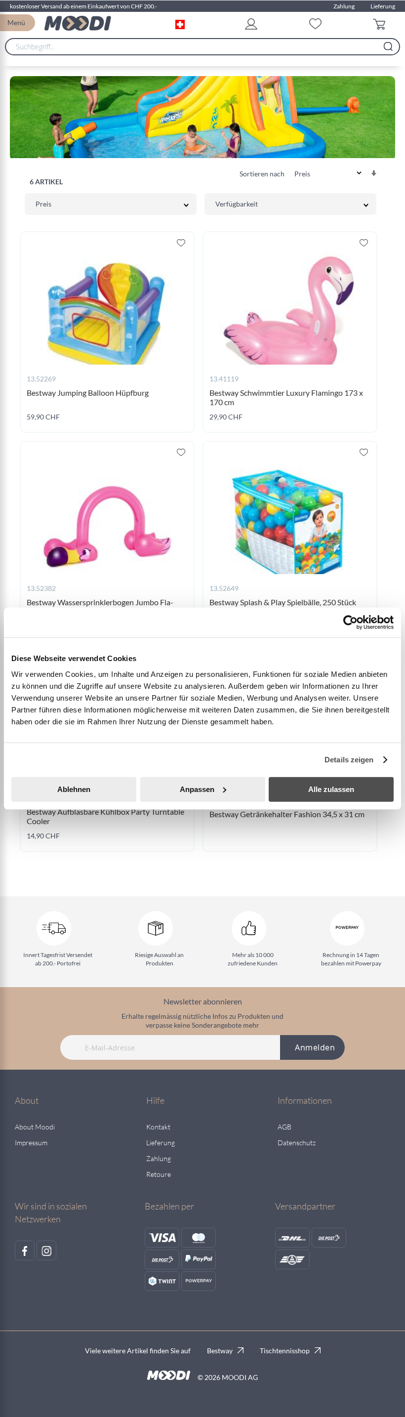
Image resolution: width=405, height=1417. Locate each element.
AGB (284, 1127)
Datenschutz (297, 1142)
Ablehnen (73, 789)
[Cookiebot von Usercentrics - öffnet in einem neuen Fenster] (350, 622)
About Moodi (35, 1127)
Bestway (220, 1350)
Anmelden (315, 1047)
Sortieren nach (262, 173)
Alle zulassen (331, 789)
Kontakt (158, 1127)
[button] (182, 23)
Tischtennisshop (285, 1350)
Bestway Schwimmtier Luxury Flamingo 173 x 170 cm (286, 397)
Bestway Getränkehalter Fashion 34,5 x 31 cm (286, 814)
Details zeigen (348, 759)
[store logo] (77, 23)
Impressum (31, 1142)
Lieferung (382, 6)
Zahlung (344, 6)
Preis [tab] (43, 204)
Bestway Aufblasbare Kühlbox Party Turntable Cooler (105, 816)
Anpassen (197, 789)
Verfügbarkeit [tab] (236, 204)
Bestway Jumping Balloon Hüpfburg (88, 392)
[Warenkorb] (381, 23)
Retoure (158, 1174)
